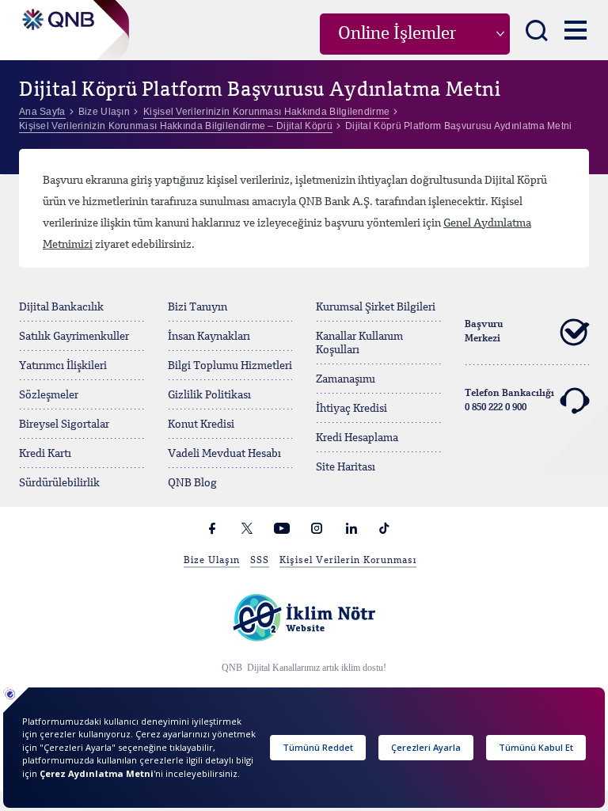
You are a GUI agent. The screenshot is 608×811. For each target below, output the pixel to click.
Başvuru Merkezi (484, 332)
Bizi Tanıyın (197, 307)
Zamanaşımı (345, 379)
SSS (259, 560)
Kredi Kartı (45, 453)
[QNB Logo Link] (56, 15)
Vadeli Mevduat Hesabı (224, 453)
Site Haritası (345, 467)
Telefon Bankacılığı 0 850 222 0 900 (509, 401)
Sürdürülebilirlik (59, 483)
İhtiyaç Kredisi (351, 408)
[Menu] (575, 30)
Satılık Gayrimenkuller (74, 336)
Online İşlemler (397, 34)
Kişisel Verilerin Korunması (347, 560)
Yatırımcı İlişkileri (63, 365)
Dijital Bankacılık (61, 307)
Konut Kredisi (201, 424)
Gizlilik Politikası (209, 395)
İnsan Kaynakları (209, 336)
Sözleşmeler (48, 395)
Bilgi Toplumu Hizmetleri (230, 365)
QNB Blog (192, 483)
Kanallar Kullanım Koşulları (359, 343)
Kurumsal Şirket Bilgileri (375, 307)
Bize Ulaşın (212, 560)
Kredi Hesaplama (357, 438)
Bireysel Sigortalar (64, 424)
